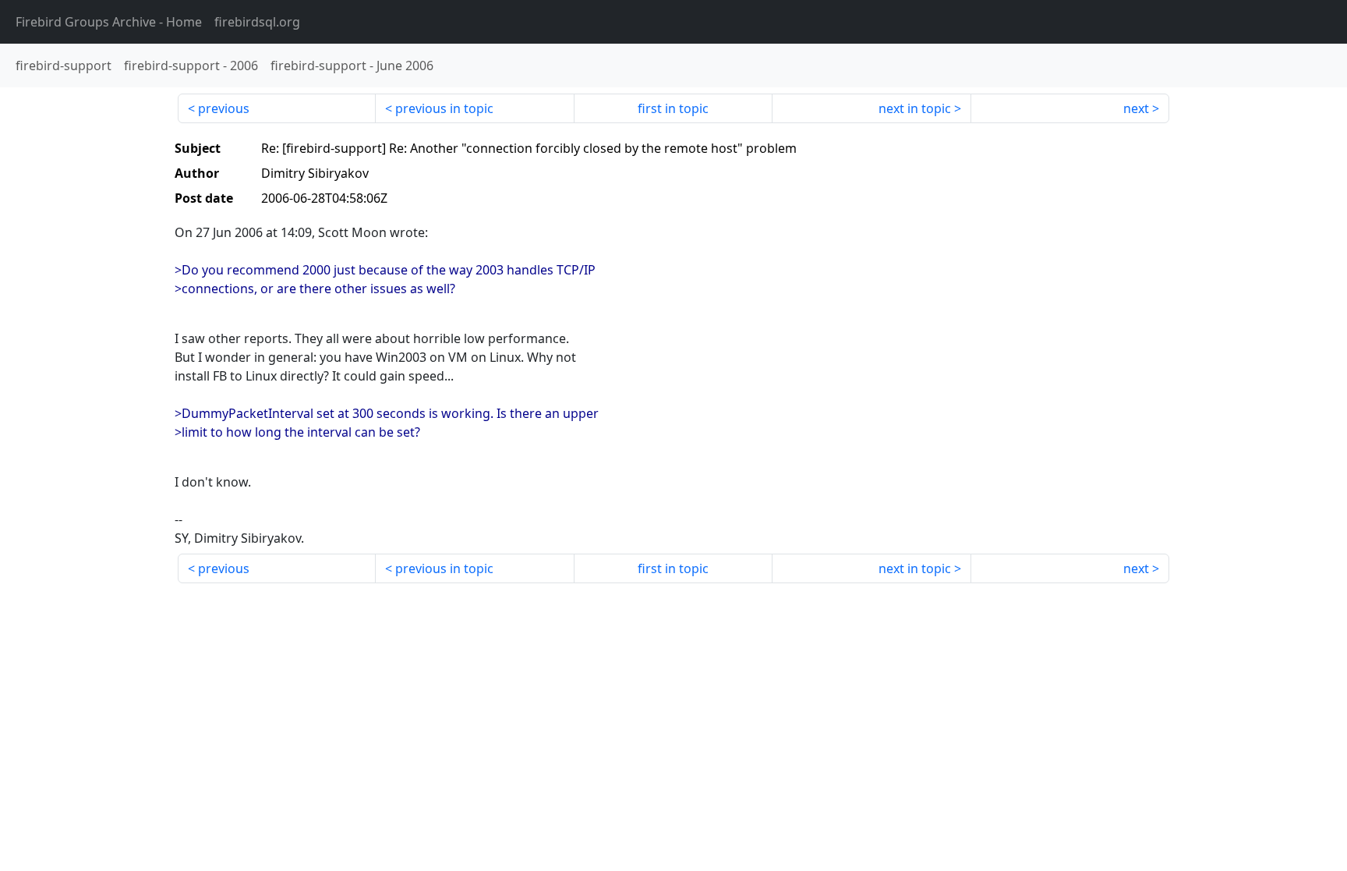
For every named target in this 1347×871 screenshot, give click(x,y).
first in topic (673, 108)
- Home (109, 21)
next (1136, 108)
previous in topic (444, 108)
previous (223, 108)
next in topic (915, 108)
